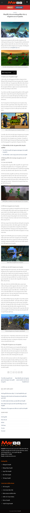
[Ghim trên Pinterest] (19, 372)
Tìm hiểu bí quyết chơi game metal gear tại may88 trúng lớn (7, 379)
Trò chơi (3, 431)
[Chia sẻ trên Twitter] (13, 372)
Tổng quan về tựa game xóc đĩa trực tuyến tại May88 (14, 408)
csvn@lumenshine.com (8, 456)
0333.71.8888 (6, 454)
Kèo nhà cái (4, 419)
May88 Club (14, 47)
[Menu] (2, 2)
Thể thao (3, 425)
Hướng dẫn (4, 417)
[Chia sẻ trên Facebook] (11, 372)
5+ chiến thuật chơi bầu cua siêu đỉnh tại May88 (13, 401)
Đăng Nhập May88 (7, 468)
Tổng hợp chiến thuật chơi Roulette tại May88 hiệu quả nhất (14, 397)
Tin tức (15, 12)
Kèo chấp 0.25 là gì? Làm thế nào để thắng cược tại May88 (13, 404)
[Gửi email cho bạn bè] (16, 372)
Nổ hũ (2, 422)
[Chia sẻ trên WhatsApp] (8, 372)
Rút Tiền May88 (7, 474)
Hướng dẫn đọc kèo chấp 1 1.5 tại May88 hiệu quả (13, 393)
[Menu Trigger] (27, 1)
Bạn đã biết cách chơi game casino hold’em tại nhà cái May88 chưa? (22, 379)
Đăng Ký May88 (7, 464)
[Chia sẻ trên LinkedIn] (21, 372)
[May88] (15, 2)
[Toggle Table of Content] (13, 72)
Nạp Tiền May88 (7, 471)
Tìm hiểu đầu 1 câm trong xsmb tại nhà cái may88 (15, 154)
